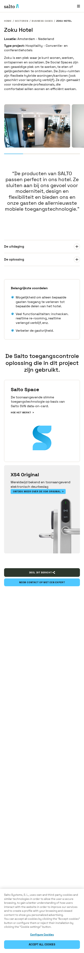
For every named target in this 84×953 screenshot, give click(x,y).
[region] (42, 921)
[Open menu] (78, 6)
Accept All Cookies (42, 944)
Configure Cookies (42, 934)
